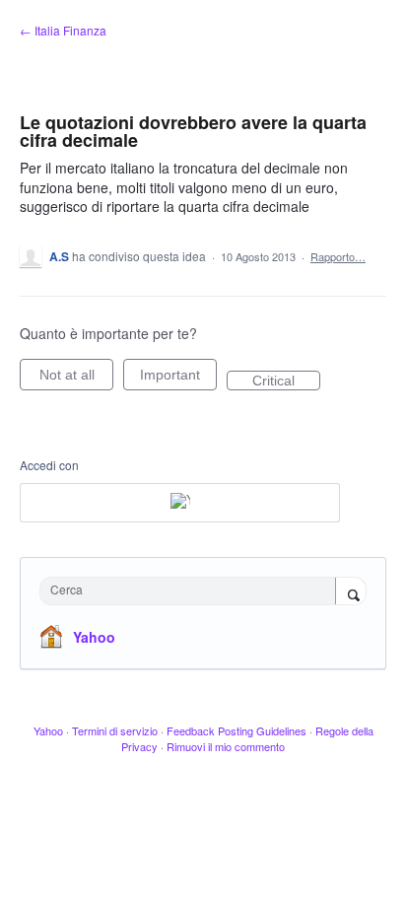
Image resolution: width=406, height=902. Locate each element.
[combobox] (192, 591)
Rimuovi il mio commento (226, 746)
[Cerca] (351, 592)
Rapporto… (338, 256)
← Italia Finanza (63, 30)
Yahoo (94, 637)
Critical (286, 381)
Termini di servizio (115, 730)
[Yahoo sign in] (180, 502)
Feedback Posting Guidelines (236, 730)
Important (178, 378)
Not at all (76, 378)
